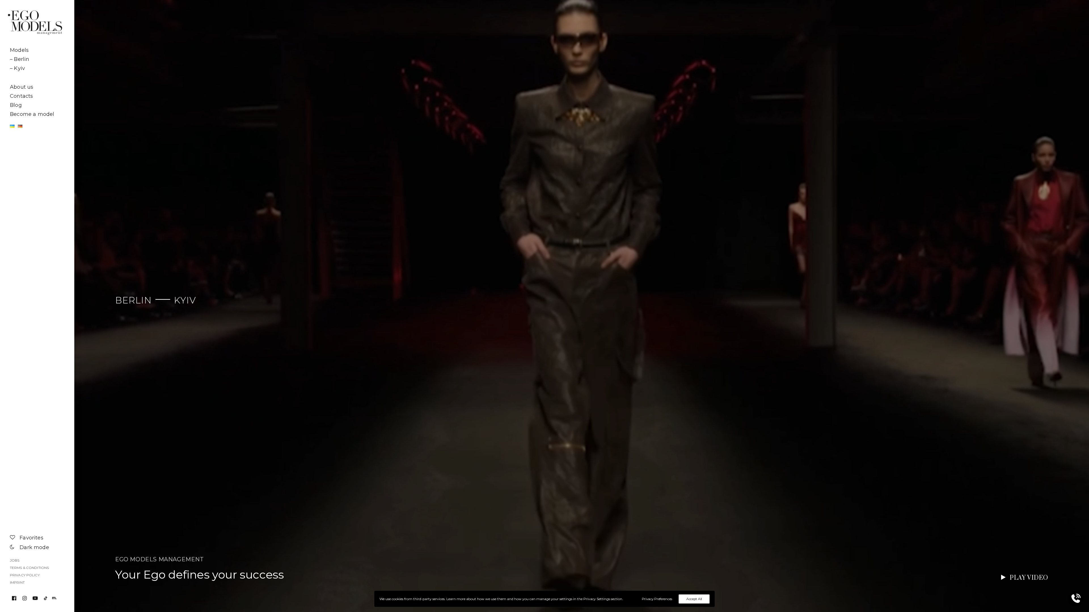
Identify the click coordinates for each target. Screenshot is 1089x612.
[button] (15, 599)
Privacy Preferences (657, 599)
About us (21, 87)
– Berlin (19, 59)
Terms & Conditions (29, 568)
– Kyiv (17, 68)
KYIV (185, 300)
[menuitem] (37, 50)
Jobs (14, 560)
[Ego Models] (37, 22)
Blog (16, 105)
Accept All (694, 599)
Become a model (32, 114)
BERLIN (133, 300)
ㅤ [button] (37, 77)
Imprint (17, 582)
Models (19, 50)
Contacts (21, 96)
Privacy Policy (25, 575)
